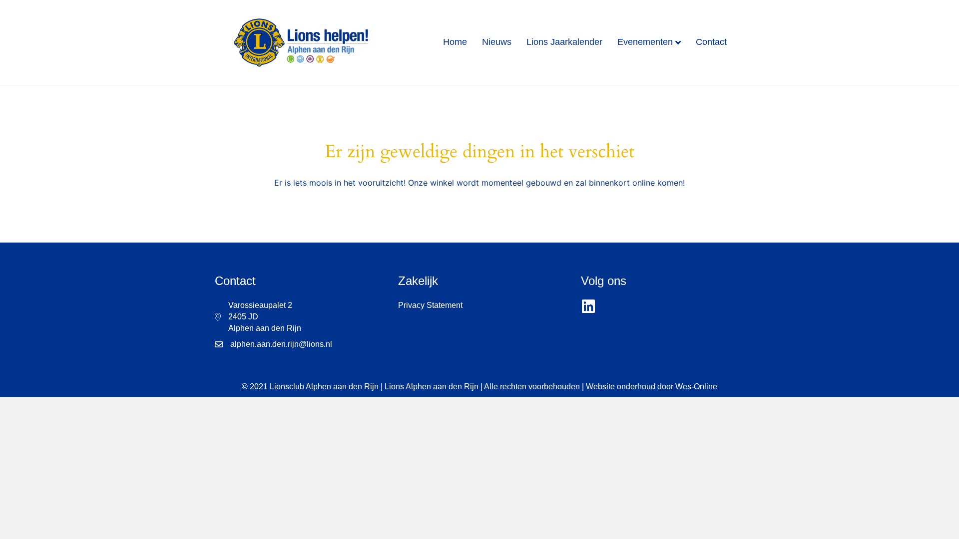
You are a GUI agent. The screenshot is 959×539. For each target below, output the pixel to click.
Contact (711, 42)
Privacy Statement (430, 305)
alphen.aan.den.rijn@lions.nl (281, 344)
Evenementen (645, 42)
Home (455, 42)
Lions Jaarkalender (564, 42)
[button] (588, 307)
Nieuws (496, 42)
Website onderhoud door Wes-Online (651, 386)
